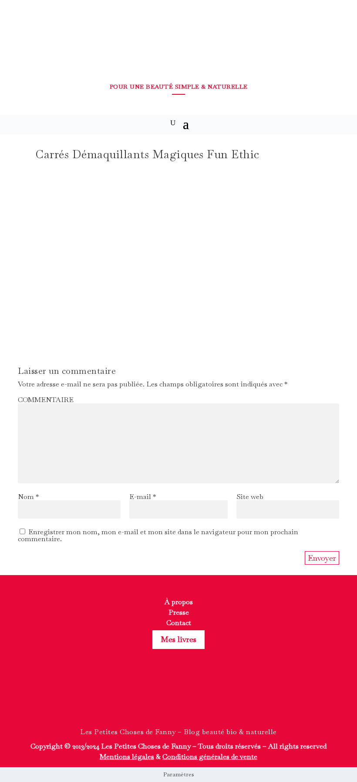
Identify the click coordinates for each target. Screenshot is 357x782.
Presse (178, 612)
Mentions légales (127, 756)
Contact (178, 622)
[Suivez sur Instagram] (178, 698)
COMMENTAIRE (46, 399)
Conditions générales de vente (209, 756)
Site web (249, 496)
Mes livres (178, 639)
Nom (28, 496)
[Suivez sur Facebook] (163, 698)
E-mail (142, 496)
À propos (179, 601)
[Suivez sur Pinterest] (194, 698)
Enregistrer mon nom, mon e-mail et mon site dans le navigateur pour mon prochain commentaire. (158, 535)
